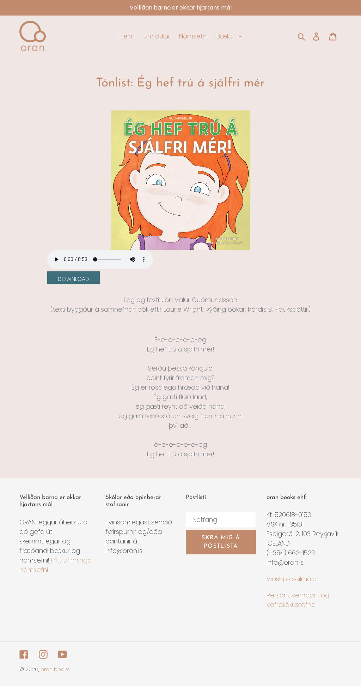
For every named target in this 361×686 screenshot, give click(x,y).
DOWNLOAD (73, 279)
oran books (55, 669)
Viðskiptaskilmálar (293, 578)
